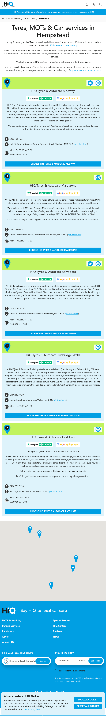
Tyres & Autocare (11, 18)
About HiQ (8, 642)
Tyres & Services (62, 620)
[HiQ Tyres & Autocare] (8, 4)
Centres (29, 18)
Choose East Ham (53, 511)
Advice (6, 637)
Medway (53, 91)
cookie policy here (31, 709)
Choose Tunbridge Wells (53, 416)
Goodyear (52, 12)
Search (43, 661)
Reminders (8, 631)
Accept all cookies (88, 706)
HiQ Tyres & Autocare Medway (63, 45)
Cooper (65, 12)
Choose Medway (53, 164)
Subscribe (95, 661)
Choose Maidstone (53, 250)
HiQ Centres (59, 626)
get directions (80, 144)
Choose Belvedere (53, 334)
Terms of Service (69, 681)
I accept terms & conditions (72, 671)
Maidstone (53, 185)
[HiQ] (11, 610)
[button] (76, 558)
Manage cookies (88, 700)
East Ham (53, 437)
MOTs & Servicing (11, 620)
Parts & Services (11, 626)
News (56, 637)
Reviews (57, 631)
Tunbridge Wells (53, 355)
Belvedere (53, 272)
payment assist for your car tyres (85, 70)
